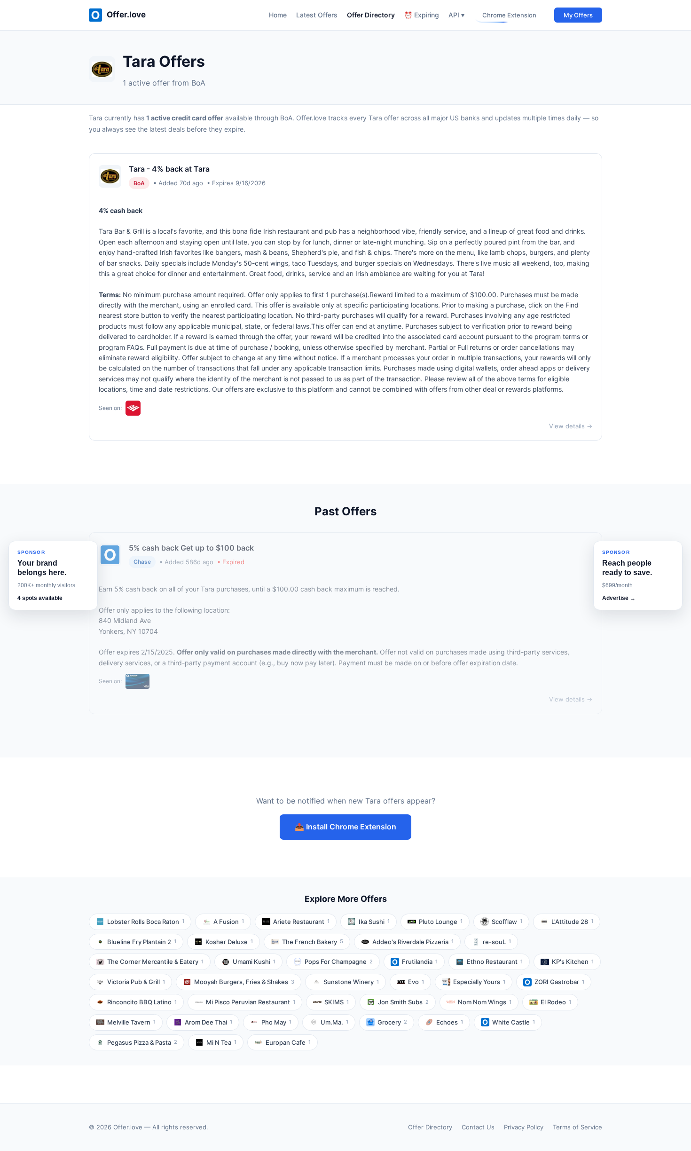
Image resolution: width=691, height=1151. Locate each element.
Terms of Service (577, 1127)
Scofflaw (507, 921)
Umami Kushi (254, 961)
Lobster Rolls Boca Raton (145, 921)
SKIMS (336, 1002)
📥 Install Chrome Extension (345, 826)
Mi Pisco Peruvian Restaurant (250, 1002)
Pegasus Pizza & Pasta (142, 1042)
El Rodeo (556, 1002)
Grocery (392, 1022)
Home (278, 15)
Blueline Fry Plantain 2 (141, 942)
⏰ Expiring (421, 15)
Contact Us (478, 1127)
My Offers (578, 15)
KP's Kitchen (573, 961)
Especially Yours (479, 981)
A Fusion (228, 921)
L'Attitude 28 (572, 921)
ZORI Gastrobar (559, 981)
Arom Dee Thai (208, 1022)
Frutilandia (420, 961)
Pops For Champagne (339, 961)
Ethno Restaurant (495, 961)
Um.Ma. (334, 1022)
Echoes (449, 1022)
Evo (416, 981)
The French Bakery (312, 942)
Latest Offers (317, 15)
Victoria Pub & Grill (136, 981)
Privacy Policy (523, 1127)
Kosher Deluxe (229, 942)
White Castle (513, 1022)
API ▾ (456, 15)
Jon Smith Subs (403, 1002)
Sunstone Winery (351, 981)
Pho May (276, 1022)
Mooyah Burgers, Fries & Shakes (244, 981)
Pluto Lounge (441, 921)
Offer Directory (371, 15)
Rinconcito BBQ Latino (142, 1002)
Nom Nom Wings (484, 1002)
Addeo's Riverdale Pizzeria (413, 942)
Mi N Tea (221, 1042)
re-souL (497, 942)
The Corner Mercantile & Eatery (155, 961)
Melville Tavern (131, 1022)
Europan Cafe (288, 1042)
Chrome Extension (509, 15)
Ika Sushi (374, 921)
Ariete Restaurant (301, 921)
